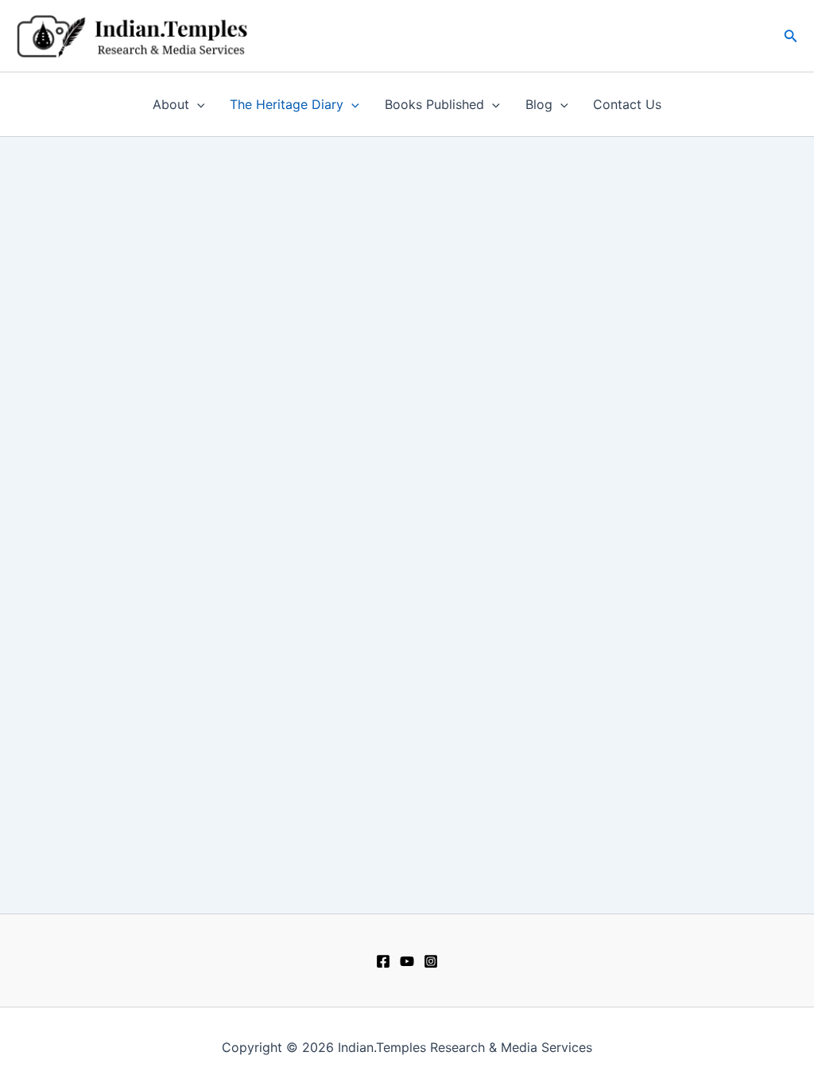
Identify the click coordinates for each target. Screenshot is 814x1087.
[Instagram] (431, 961)
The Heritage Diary (286, 104)
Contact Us (627, 104)
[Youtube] (407, 961)
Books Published (434, 104)
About (171, 104)
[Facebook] (383, 961)
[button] (791, 36)
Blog (538, 104)
